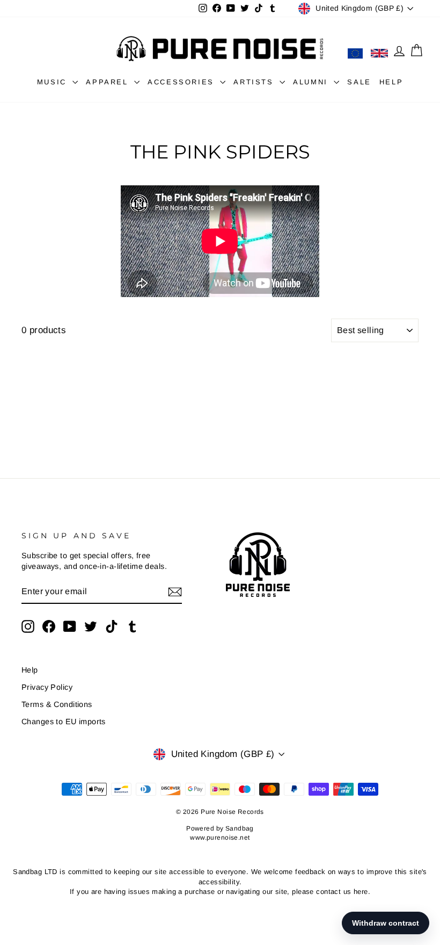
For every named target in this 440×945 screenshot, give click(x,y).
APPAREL (108, 82)
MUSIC (53, 82)
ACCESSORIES (182, 82)
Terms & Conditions (56, 704)
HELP (391, 82)
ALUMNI (312, 82)
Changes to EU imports (63, 721)
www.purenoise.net (220, 837)
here (361, 892)
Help (29, 670)
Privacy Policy (46, 687)
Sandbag (239, 828)
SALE (359, 82)
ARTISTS (255, 82)
